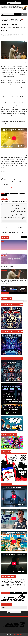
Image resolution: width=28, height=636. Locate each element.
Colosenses (12, 582)
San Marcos (9, 579)
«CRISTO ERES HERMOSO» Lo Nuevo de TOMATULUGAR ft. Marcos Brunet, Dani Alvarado (13, 281)
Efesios (24, 581)
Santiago (8, 585)
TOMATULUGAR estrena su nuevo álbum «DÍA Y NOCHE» (13, 251)
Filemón (24, 584)
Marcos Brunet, (22, 34)
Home (2, 19)
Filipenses (5, 582)
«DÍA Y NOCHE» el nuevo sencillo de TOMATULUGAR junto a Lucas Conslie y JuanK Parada (14, 265)
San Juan (20, 579)
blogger (5, 293)
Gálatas (20, 581)
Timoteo (12, 584)
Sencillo (20, 19)
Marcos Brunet (14, 19)
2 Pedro (16, 585)
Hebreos (3, 585)
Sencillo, (2, 35)
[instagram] (15, 1)
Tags (23, 592)
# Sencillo (21, 193)
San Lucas (15, 579)
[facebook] (12, 1)
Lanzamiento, (16, 34)
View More (25, 237)
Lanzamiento (7, 19)
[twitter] (13, 1)
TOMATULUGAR (4, 20)
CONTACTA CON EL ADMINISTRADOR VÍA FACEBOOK (14, 221)
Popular (14, 592)
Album (3, 241)
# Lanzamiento (7, 193)
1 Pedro (12, 585)
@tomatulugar (9, 185)
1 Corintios (9, 581)
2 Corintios (15, 581)
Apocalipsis (17, 587)
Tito (21, 584)
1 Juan (20, 585)
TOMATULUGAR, (8, 35)
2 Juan (24, 585)
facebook (23, 293)
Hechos (25, 579)
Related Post (5, 237)
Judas (12, 587)
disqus (13, 293)
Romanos (4, 581)
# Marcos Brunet (14, 193)
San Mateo (3, 579)
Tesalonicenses (19, 582)
